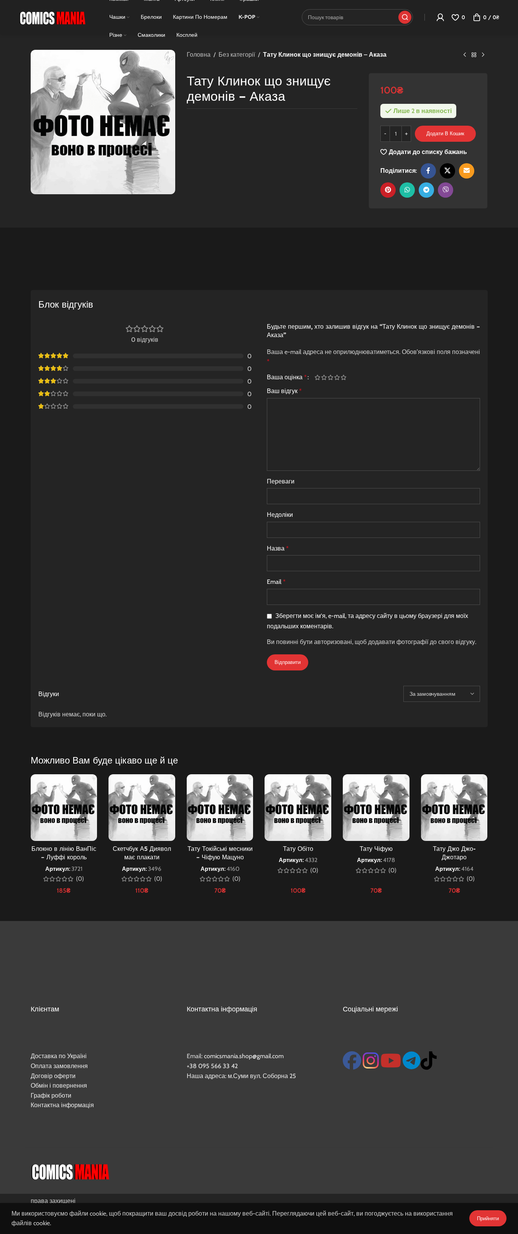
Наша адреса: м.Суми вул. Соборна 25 (241, 1076)
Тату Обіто (298, 848)
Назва (278, 548)
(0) (80, 879)
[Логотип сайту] (52, 16)
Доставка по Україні (59, 1056)
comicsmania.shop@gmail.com (244, 1056)
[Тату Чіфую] (376, 807)
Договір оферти (53, 1076)
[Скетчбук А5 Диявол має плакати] (142, 807)
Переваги (280, 481)
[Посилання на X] (447, 171)
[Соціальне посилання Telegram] (426, 190)
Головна (198, 54)
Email (276, 581)
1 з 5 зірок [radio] (317, 377)
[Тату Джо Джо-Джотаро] (454, 807)
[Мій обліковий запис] (440, 17)
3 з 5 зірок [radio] (330, 377)
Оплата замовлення (59, 1066)
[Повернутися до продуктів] (474, 55)
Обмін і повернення (59, 1085)
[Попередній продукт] (464, 55)
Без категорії (237, 54)
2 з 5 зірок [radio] (324, 377)
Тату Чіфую (376, 848)
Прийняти (488, 1218)
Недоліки (280, 514)
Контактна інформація (62, 1105)
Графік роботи (51, 1095)
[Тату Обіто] (298, 807)
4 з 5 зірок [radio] (337, 377)
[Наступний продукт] (483, 55)
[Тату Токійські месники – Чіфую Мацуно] (220, 807)
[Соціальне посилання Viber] (445, 190)
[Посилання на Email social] (466, 171)
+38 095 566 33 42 (212, 1066)
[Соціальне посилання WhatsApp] (407, 190)
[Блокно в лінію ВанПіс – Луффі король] (64, 807)
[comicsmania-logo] (70, 1170)
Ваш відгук (284, 391)
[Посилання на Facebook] (428, 171)
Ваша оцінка (287, 377)
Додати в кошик (445, 133)
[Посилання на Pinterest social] (388, 190)
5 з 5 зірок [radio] (343, 377)
